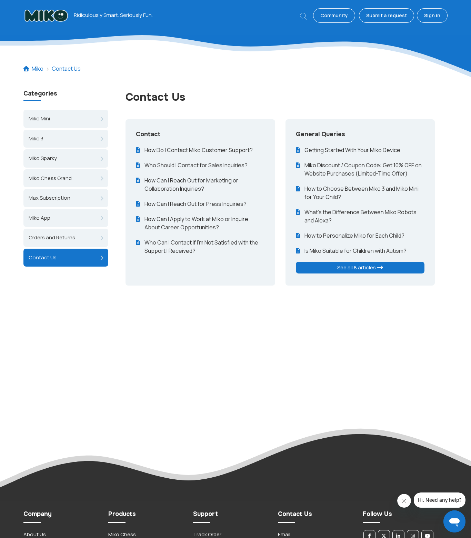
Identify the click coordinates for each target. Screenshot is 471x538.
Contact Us (66, 68)
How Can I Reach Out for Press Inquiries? (195, 204)
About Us (34, 534)
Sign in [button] (432, 15)
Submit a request (386, 15)
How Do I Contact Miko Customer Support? (198, 150)
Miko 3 (36, 138)
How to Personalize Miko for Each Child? (354, 235)
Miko (37, 68)
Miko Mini (39, 118)
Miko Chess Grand (50, 177)
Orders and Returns (52, 237)
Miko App (39, 217)
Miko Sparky (43, 158)
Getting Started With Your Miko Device (352, 150)
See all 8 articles (357, 267)
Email (284, 534)
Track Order (207, 534)
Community (334, 15)
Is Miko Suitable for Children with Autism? (355, 251)
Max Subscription (49, 197)
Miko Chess (122, 534)
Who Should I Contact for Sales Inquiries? (196, 165)
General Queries (320, 134)
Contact (148, 134)
